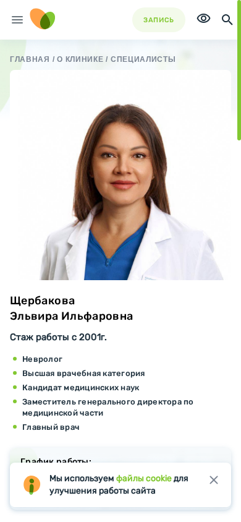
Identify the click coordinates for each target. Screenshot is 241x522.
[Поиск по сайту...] (227, 19)
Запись (158, 20)
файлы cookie (144, 478)
